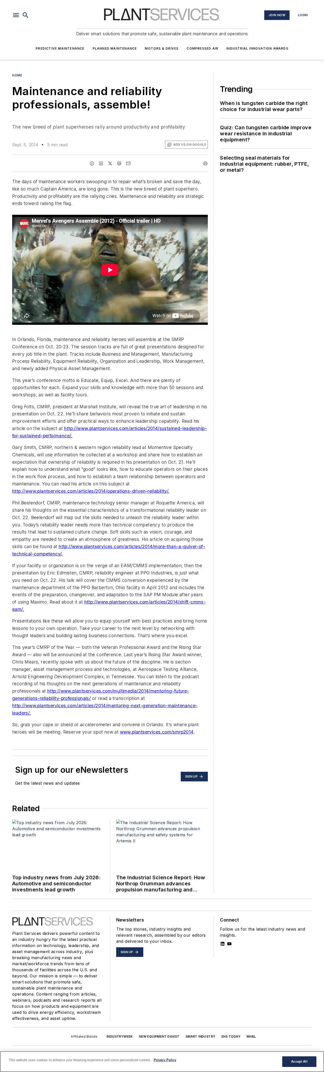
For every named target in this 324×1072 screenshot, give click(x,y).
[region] (162, 1061)
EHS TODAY (231, 1036)
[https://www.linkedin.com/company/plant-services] (222, 943)
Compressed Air (202, 48)
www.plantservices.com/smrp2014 (157, 732)
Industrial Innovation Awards (257, 48)
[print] (205, 163)
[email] (128, 163)
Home (17, 75)
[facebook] (91, 163)
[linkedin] (101, 163)
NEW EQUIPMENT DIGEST (159, 1036)
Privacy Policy (165, 1060)
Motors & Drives (161, 48)
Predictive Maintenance (60, 48)
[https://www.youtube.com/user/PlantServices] (229, 943)
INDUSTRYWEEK (120, 1036)
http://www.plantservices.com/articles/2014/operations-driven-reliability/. (91, 491)
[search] (25, 15)
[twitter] (110, 163)
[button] (16, 15)
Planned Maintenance (115, 48)
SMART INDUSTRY (200, 1036)
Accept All (299, 1061)
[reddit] (119, 163)
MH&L (251, 1036)
